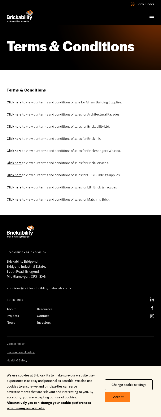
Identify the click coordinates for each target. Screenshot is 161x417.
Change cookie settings (129, 384)
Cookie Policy (16, 343)
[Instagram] (152, 316)
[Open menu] (149, 16)
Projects (13, 315)
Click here (14, 102)
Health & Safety (17, 360)
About (11, 308)
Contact (43, 315)
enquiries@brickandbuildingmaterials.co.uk (39, 288)
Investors (44, 322)
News (11, 322)
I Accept (118, 396)
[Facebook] (152, 308)
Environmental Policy (21, 352)
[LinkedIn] (152, 299)
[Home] (20, 16)
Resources (44, 308)
